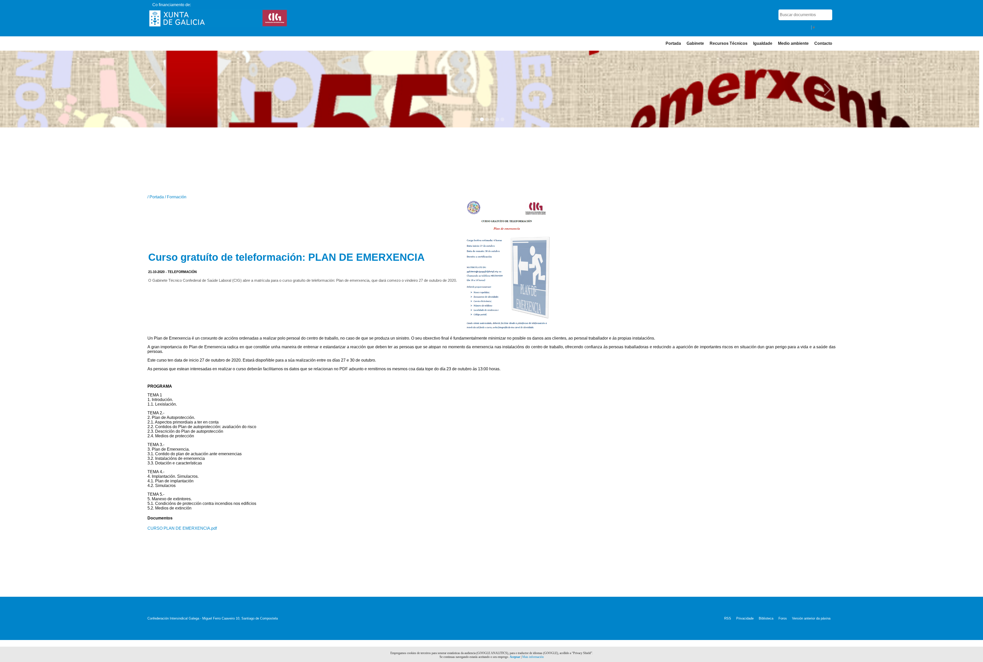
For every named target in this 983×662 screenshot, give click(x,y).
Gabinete (695, 43)
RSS (727, 618)
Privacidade (745, 618)
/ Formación (175, 197)
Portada (673, 43)
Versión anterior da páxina (811, 618)
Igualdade (762, 43)
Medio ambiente (793, 43)
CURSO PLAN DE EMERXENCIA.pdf (182, 528)
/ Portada (156, 197)
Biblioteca (766, 618)
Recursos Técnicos (728, 43)
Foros (782, 618)
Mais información (533, 657)
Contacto (823, 43)
